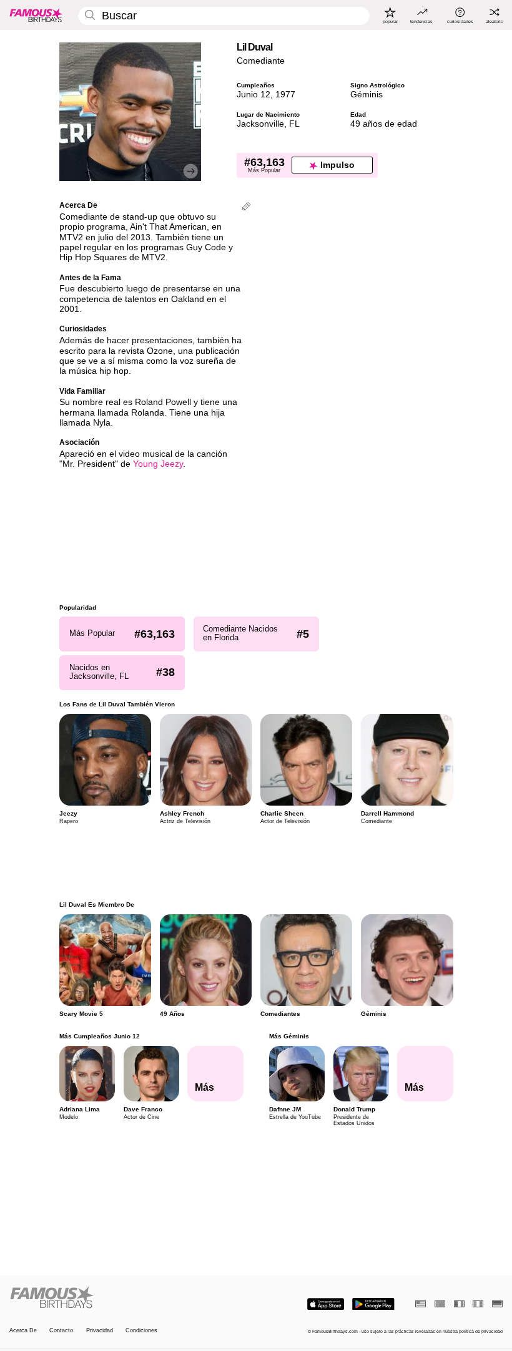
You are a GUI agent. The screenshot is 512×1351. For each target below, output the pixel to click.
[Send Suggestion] (246, 207)
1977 (285, 94)
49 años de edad (383, 124)
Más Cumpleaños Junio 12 (99, 1036)
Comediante (261, 61)
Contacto (61, 1330)
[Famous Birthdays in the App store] (326, 1304)
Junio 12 (253, 94)
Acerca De (23, 1330)
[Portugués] (440, 1303)
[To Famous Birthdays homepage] (36, 15)
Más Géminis (288, 1036)
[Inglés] (420, 1303)
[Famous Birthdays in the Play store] (373, 1304)
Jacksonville (260, 124)
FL (294, 124)
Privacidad (99, 1330)
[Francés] (459, 1303)
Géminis (366, 94)
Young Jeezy (158, 464)
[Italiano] (478, 1303)
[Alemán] (497, 1303)
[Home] (130, 1298)
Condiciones (141, 1330)
